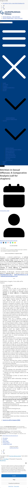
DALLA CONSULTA (9, 151)
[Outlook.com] (10, 243)
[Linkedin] (6, 243)
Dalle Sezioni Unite (10, 154)
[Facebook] (1, 243)
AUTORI (5, 89)
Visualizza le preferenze (14, 483)
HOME (4, 83)
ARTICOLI (2, 166)
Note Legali (5, 441)
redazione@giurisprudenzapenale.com (10, 435)
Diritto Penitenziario (10, 155)
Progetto (5, 86)
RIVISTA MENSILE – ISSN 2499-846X (11, 17)
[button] (26, 463)
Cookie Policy (10, 486)
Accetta (14, 475)
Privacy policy (16, 486)
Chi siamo (5, 438)
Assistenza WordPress (14, 447)
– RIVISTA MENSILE (10, 118)
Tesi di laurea (8, 160)
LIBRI (4, 163)
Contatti (5, 439)
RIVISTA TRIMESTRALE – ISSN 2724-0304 (12, 18)
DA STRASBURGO (9, 152)
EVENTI (4, 161)
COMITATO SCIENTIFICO (8, 87)
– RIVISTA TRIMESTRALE (11, 119)
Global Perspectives (10, 157)
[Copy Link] (15, 243)
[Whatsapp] (13, 243)
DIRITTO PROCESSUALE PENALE (13, 149)
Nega (14, 479)
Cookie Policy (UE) (7, 444)
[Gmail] (8, 243)
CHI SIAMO (5, 84)
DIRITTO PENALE (9, 148)
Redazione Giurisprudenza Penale (8, 240)
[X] (3, 243)
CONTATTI (5, 164)
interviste (7, 158)
